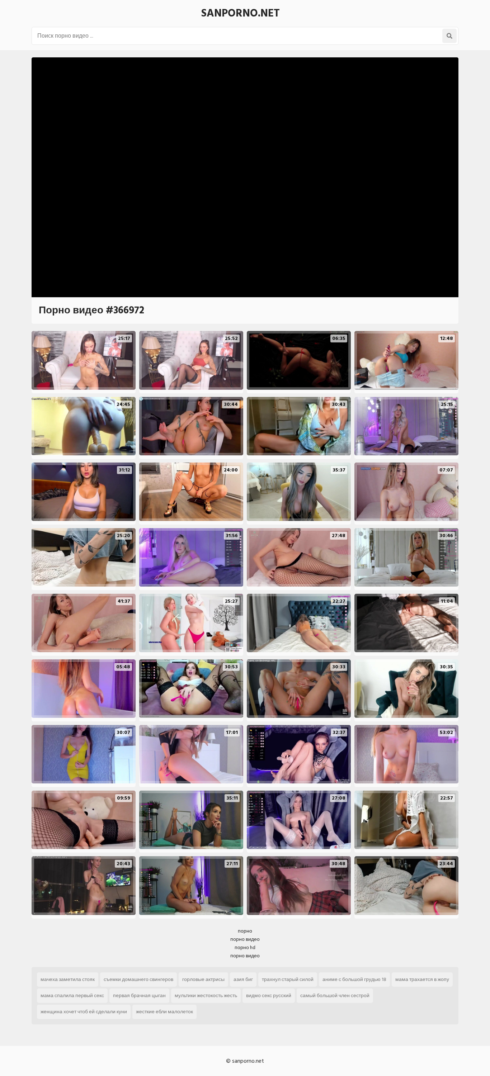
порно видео (245, 939)
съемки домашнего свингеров (138, 979)
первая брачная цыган (139, 995)
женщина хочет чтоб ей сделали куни (84, 1012)
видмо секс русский (268, 995)
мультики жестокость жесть (206, 995)
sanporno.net (240, 13)
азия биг (243, 979)
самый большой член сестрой (334, 995)
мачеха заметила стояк (68, 979)
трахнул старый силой (288, 979)
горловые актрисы (203, 979)
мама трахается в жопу (422, 979)
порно (245, 931)
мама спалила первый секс (72, 995)
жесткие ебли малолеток (164, 1012)
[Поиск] (449, 36)
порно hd (245, 947)
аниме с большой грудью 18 (354, 979)
